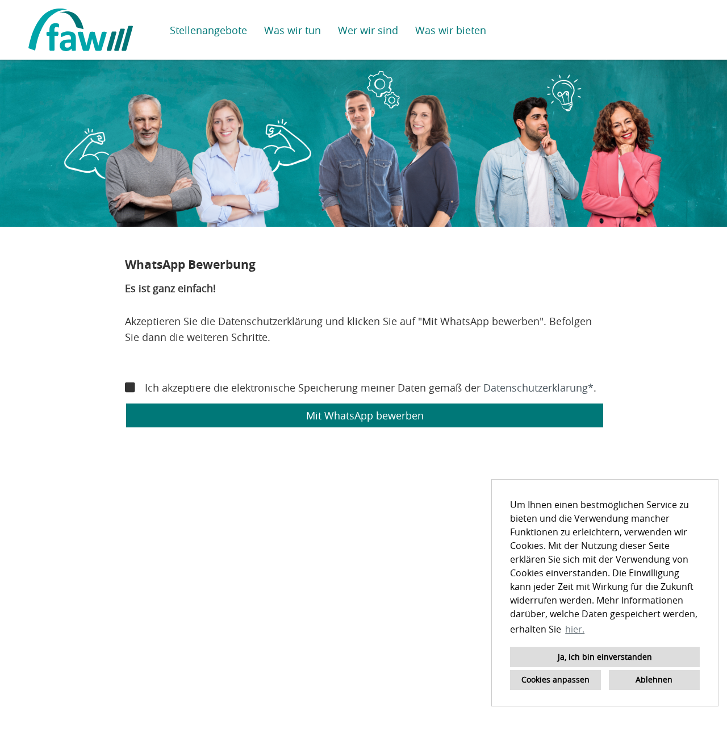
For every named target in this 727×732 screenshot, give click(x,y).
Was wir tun (292, 30)
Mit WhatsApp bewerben (365, 415)
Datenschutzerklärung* (538, 387)
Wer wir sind (368, 30)
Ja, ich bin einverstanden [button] (605, 656)
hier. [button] (574, 629)
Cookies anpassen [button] (555, 679)
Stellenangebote (208, 30)
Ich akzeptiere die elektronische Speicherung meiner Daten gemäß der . (370, 387)
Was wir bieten (450, 30)
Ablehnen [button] (654, 679)
